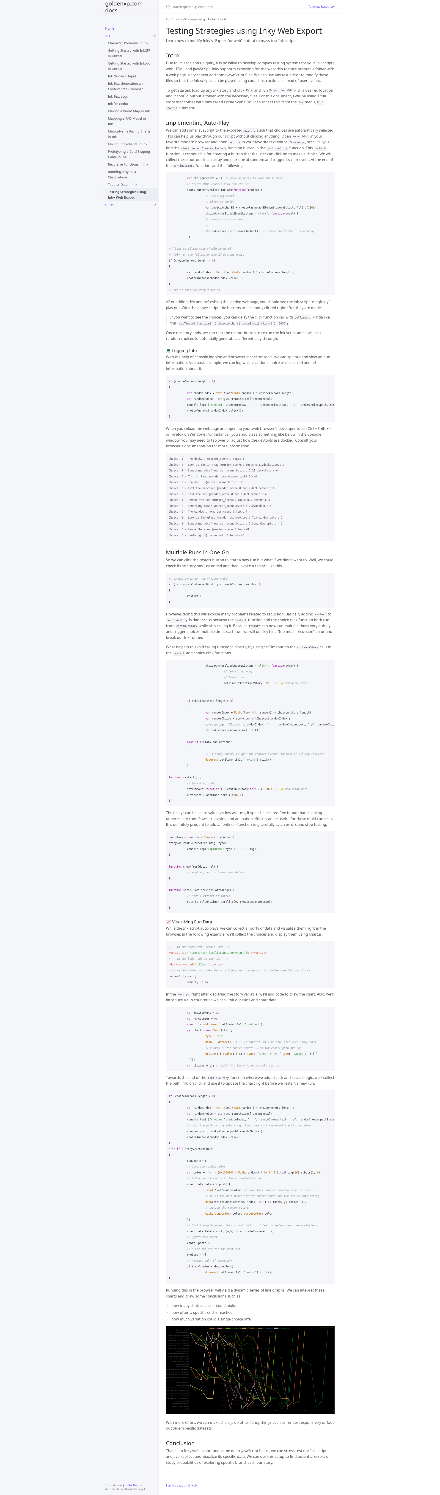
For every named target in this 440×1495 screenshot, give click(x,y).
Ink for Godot (118, 104)
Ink (107, 36)
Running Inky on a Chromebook (122, 174)
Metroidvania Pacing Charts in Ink (129, 134)
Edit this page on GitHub (181, 1485)
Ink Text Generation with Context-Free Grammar (127, 86)
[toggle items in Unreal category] (154, 205)
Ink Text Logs (118, 96)
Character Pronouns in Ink (128, 43)
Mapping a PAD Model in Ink (127, 121)
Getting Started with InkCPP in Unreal (129, 53)
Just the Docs (131, 1485)
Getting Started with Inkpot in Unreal (129, 66)
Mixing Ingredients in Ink (127, 144)
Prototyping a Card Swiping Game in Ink (129, 154)
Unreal (110, 205)
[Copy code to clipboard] (329, 177)
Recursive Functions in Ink (128, 164)
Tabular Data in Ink (122, 184)
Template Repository (321, 6)
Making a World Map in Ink (129, 111)
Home (109, 28)
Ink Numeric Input (122, 76)
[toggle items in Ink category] (154, 35)
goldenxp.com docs (124, 7)
